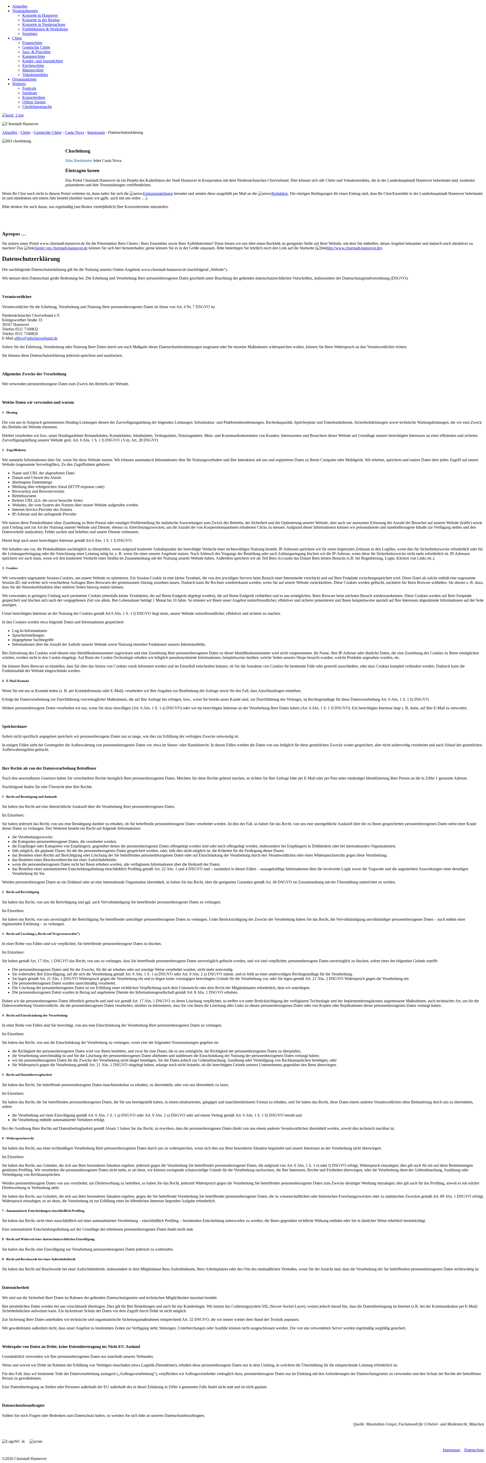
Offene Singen (34, 102)
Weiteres (19, 84)
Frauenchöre (32, 43)
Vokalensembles (35, 74)
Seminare (29, 93)
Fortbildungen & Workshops (45, 29)
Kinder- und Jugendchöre (42, 61)
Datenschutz (474, 1450)
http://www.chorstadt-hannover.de (354, 248)
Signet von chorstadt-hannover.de (61, 248)
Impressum (96, 132)
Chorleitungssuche (37, 106)
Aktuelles (19, 6)
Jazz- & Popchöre (36, 52)
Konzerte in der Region (41, 20)
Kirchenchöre (33, 65)
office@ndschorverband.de (35, 338)
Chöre (17, 38)
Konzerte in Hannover (40, 15)
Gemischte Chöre (36, 47)
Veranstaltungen (25, 11)
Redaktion (279, 193)
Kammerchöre (33, 56)
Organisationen (24, 79)
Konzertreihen (33, 97)
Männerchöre (33, 70)
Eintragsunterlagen (158, 193)
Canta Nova (74, 132)
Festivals (29, 88)
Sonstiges (29, 33)
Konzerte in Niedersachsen (43, 24)
